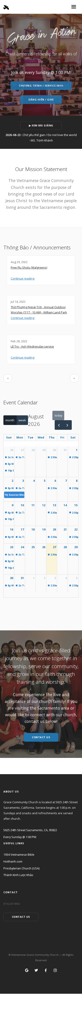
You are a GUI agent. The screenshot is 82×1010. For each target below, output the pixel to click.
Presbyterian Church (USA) (21, 868)
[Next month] (67, 425)
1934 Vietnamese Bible (18, 854)
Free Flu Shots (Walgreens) (29, 267)
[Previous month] (59, 425)
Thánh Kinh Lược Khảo (18, 875)
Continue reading (22, 278)
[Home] (6, 6)
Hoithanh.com (12, 861)
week (22, 420)
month (9, 420)
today (58, 415)
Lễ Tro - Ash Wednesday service (32, 346)
